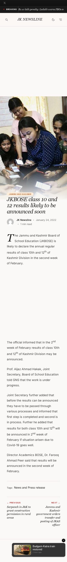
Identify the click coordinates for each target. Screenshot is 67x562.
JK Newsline (30, 19)
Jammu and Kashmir (20, 194)
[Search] (6, 20)
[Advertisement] (33, 61)
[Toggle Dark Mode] (53, 20)
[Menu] (60, 20)
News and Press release (29, 487)
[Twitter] (4, 3)
